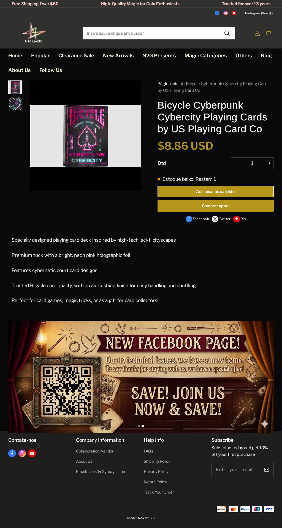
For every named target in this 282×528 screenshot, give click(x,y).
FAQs (148, 451)
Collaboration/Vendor (94, 451)
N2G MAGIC (146, 518)
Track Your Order (159, 492)
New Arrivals (118, 55)
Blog (266, 55)
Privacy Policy (156, 471)
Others (243, 55)
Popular (40, 55)
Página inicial (170, 83)
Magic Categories (206, 55)
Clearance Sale (76, 55)
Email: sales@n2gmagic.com (101, 471)
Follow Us (50, 70)
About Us (19, 70)
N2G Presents (159, 55)
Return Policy (155, 482)
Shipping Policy (157, 461)
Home (15, 55)
